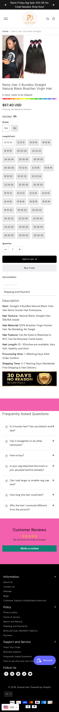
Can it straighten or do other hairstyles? (26, 443)
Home (5, 31)
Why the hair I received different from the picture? (28, 507)
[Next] (53, 4)
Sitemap (7, 591)
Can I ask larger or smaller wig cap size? (29, 482)
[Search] (48, 19)
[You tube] (30, 674)
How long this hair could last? (26, 494)
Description (10, 284)
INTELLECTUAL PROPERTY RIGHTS (20, 630)
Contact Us (9, 586)
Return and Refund (12, 621)
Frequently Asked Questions (17, 656)
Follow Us (9, 667)
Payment (7, 635)
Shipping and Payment (17, 291)
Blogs (6, 596)
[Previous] (5, 4)
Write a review (30, 548)
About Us (8, 582)
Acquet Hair (23, 687)
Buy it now (29, 267)
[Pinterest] (18, 674)
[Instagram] (12, 674)
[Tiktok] (24, 674)
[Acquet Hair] (29, 19)
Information (11, 576)
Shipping (6, 109)
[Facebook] (6, 674)
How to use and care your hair (18, 661)
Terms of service (11, 617)
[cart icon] (54, 19)
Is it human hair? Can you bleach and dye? (31, 428)
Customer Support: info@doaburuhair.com (24, 600)
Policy (7, 607)
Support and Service (17, 641)
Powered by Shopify (40, 687)
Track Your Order (11, 647)
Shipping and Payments (15, 626)
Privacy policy (10, 612)
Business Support (12, 651)
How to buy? (17, 455)
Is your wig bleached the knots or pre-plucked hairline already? (29, 468)
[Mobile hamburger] (5, 18)
